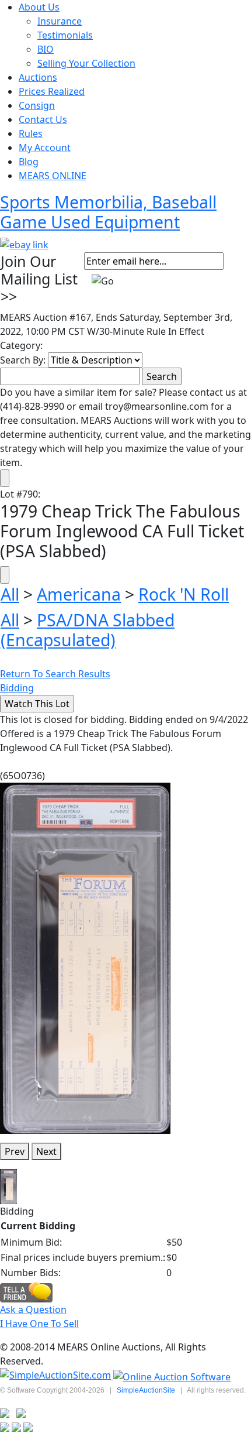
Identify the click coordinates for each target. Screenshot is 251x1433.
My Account (45, 147)
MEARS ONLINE (52, 175)
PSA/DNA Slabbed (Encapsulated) (88, 630)
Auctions (38, 77)
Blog (29, 161)
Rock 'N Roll (183, 594)
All (10, 594)
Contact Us (43, 119)
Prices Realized (52, 91)
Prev (15, 1151)
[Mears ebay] (24, 243)
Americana (79, 594)
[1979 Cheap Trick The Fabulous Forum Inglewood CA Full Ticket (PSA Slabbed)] (85, 957)
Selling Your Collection (86, 63)
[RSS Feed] (4, 1411)
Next (46, 1151)
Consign (37, 105)
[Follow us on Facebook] (21, 1411)
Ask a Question (33, 1309)
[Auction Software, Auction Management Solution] (56, 1375)
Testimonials (65, 35)
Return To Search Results (55, 673)
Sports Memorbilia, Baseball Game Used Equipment (108, 212)
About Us (39, 7)
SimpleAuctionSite (146, 1390)
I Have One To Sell (39, 1323)
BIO (45, 49)
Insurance (59, 21)
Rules (31, 133)
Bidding (17, 687)
